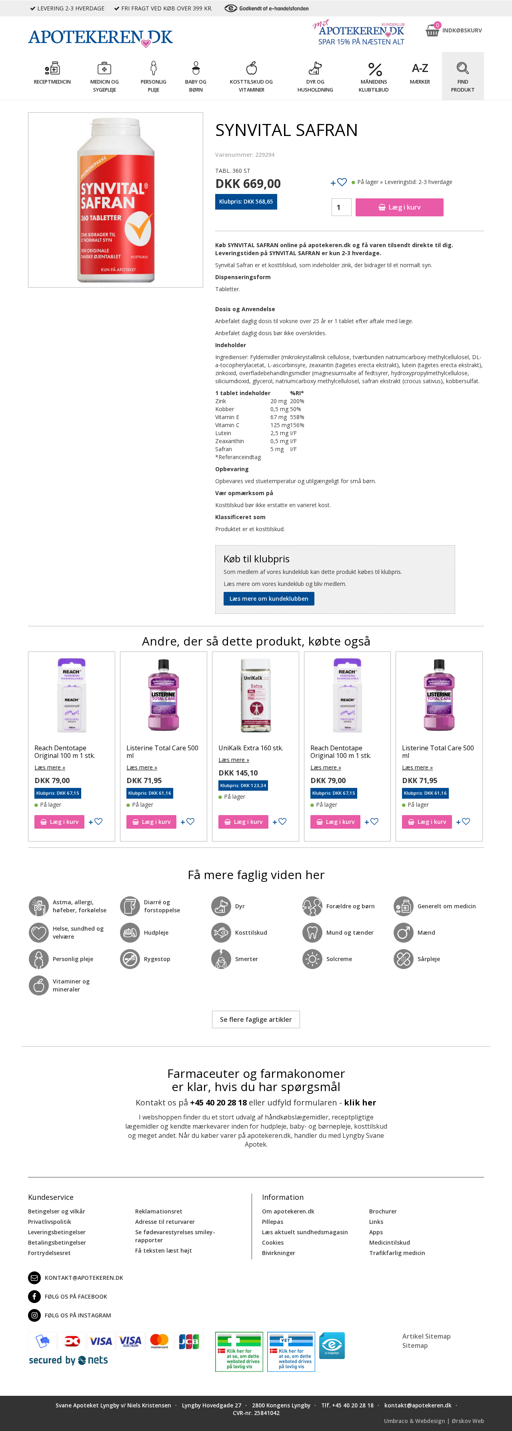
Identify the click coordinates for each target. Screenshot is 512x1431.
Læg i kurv (405, 207)
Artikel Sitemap (426, 1336)
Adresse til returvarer (165, 1221)
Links (376, 1221)
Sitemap (415, 1345)
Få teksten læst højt (163, 1250)
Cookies (273, 1242)
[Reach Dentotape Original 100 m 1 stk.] (72, 697)
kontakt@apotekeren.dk (84, 1277)
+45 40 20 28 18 (218, 1102)
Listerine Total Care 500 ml (163, 751)
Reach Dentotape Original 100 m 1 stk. (65, 751)
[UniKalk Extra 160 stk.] (256, 697)
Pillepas (272, 1221)
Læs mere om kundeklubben (269, 598)
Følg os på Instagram (78, 1315)
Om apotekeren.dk (288, 1211)
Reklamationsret (158, 1211)
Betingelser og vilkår (56, 1211)
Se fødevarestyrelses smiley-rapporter (175, 1236)
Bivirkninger (278, 1253)
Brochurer (383, 1211)
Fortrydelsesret (49, 1253)
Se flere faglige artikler (256, 1019)
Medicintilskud (389, 1242)
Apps (376, 1232)
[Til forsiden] (115, 39)
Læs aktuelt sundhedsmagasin (305, 1232)
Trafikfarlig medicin (397, 1253)
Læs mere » (50, 767)
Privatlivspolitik (49, 1221)
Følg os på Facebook (76, 1296)
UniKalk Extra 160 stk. (251, 747)
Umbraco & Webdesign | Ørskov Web (434, 1421)
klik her (360, 1102)
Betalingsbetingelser (57, 1242)
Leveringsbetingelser (57, 1232)
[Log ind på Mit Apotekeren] (358, 31)
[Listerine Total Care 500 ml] (164, 697)
